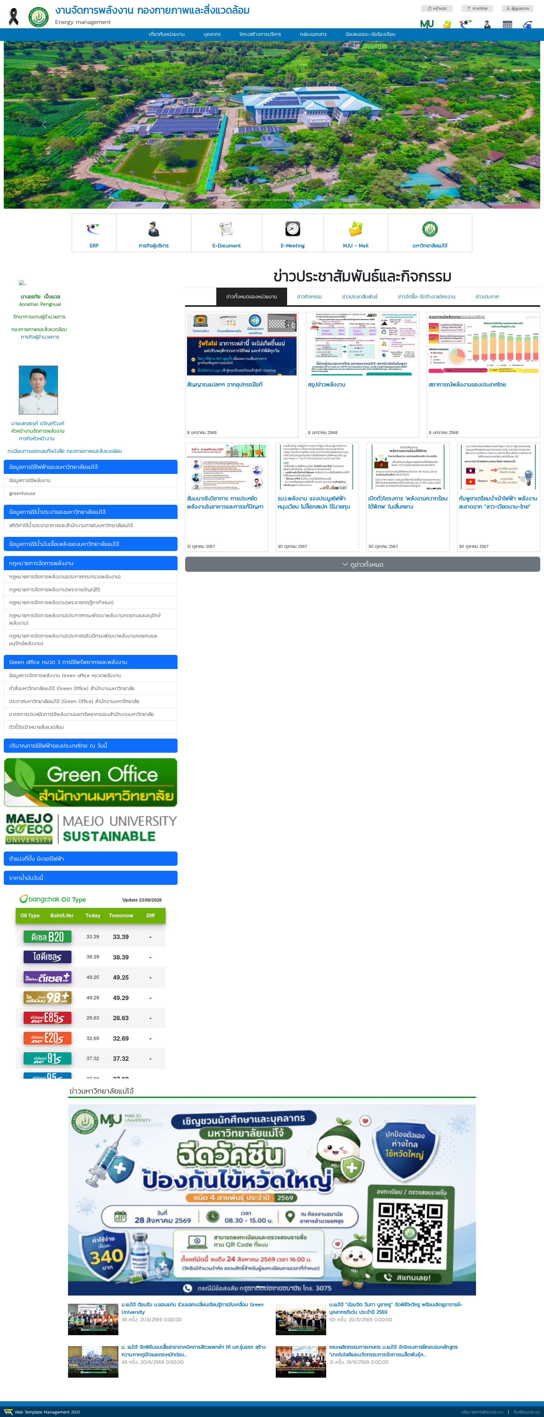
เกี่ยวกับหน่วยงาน (167, 34)
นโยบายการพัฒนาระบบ (482, 1412)
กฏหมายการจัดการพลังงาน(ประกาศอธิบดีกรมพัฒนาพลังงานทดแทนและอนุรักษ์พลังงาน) (83, 639)
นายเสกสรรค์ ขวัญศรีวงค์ (37, 423)
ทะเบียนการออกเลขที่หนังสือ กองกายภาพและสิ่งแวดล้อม (65, 451)
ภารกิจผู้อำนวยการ (40, 336)
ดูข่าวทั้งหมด (365, 564)
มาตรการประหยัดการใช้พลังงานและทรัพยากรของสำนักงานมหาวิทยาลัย (81, 714)
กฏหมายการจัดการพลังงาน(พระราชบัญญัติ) (54, 589)
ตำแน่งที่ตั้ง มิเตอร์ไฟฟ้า (36, 858)
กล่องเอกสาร (313, 34)
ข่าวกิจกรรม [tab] (309, 296)
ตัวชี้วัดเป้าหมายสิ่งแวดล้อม (36, 727)
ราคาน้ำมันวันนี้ (26, 878)
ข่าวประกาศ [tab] (487, 296)
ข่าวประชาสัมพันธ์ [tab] (360, 296)
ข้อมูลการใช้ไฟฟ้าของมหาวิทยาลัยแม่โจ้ (53, 467)
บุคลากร (212, 34)
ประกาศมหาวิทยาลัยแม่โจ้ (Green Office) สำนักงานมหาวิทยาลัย (74, 701)
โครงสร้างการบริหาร (260, 34)
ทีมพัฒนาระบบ (527, 1412)
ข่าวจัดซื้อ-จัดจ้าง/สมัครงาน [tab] (427, 296)
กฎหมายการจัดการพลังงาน (41, 563)
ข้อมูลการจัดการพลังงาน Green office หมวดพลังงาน (65, 675)
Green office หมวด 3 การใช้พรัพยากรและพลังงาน (68, 662)
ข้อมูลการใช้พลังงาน (30, 480)
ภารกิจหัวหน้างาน (35, 438)
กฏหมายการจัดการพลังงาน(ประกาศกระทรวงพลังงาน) (65, 576)
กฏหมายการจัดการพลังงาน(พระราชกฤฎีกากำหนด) (61, 602)
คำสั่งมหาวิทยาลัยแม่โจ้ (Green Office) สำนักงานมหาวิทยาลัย (71, 688)
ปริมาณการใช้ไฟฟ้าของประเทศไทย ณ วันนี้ (58, 745)
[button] (44, 125)
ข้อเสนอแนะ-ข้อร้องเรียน (370, 34)
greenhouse (22, 493)
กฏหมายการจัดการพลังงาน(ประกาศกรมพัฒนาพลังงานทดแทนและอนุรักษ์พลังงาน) (85, 619)
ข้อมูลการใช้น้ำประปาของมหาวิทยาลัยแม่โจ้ (57, 512)
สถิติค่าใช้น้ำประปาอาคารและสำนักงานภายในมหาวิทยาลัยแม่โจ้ (71, 525)
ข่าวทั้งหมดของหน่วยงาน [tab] (251, 296)
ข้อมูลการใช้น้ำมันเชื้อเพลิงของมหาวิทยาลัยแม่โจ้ (64, 544)
